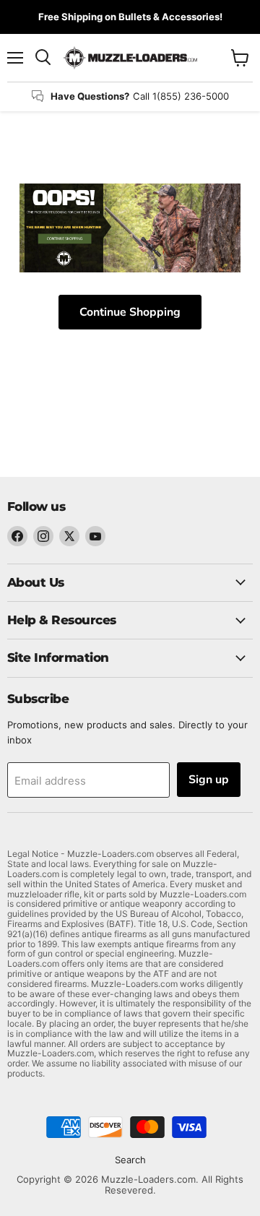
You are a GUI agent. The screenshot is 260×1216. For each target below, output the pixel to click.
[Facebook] (17, 536)
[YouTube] (95, 536)
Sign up (208, 780)
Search (130, 1159)
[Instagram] (43, 536)
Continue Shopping (130, 312)
